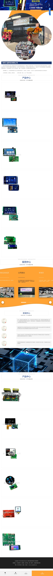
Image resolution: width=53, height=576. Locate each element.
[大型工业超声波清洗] (11, 394)
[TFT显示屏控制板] (11, 424)
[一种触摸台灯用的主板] (4, 330)
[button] (2, 302)
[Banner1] (26, 5)
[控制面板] (11, 541)
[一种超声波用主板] (4, 323)
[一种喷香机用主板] (4, 338)
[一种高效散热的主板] (4, 345)
